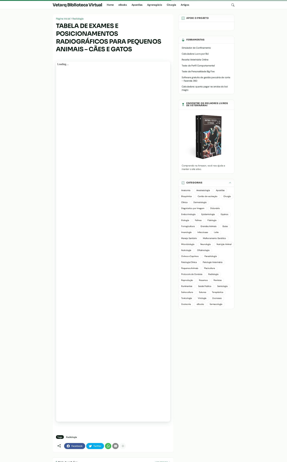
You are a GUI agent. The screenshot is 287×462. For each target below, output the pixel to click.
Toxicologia (186, 298)
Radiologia (78, 18)
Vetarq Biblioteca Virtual (77, 4)
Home (110, 4)
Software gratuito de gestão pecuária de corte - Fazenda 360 (206, 79)
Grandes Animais (208, 226)
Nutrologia (186, 250)
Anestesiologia (203, 190)
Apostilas (137, 4)
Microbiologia (187, 244)
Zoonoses (217, 298)
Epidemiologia (208, 214)
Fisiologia (211, 220)
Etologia (185, 220)
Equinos (224, 214)
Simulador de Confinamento (196, 47)
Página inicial (63, 18)
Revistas (218, 280)
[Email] (115, 446)
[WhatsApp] (108, 446)
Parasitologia (210, 256)
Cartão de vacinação (207, 196)
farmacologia (216, 304)
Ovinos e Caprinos (189, 256)
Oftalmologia (203, 250)
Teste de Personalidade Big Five (198, 71)
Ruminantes (186, 286)
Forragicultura (187, 226)
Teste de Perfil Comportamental (198, 65)
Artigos (185, 4)
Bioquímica (186, 196)
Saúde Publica (204, 286)
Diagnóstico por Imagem (192, 208)
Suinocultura (187, 292)
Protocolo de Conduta (191, 274)
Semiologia (222, 286)
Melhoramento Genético (214, 238)
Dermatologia (199, 202)
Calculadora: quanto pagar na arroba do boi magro (205, 88)
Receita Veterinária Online (195, 59)
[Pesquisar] (231, 5)
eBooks (122, 4)
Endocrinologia (188, 214)
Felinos (198, 220)
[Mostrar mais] (123, 446)
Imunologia (186, 232)
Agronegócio (154, 4)
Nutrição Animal (224, 244)
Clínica (184, 202)
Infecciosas (202, 232)
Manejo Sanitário (189, 238)
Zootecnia (186, 304)
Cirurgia (171, 4)
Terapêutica (217, 292)
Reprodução (187, 280)
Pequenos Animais (189, 268)
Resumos (203, 280)
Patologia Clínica (189, 262)
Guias (225, 226)
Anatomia (185, 190)
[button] (206, 183)
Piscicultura (209, 268)
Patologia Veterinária (212, 262)
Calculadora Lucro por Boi (195, 53)
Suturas (202, 292)
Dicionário (215, 208)
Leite (216, 232)
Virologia (202, 298)
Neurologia (205, 244)
